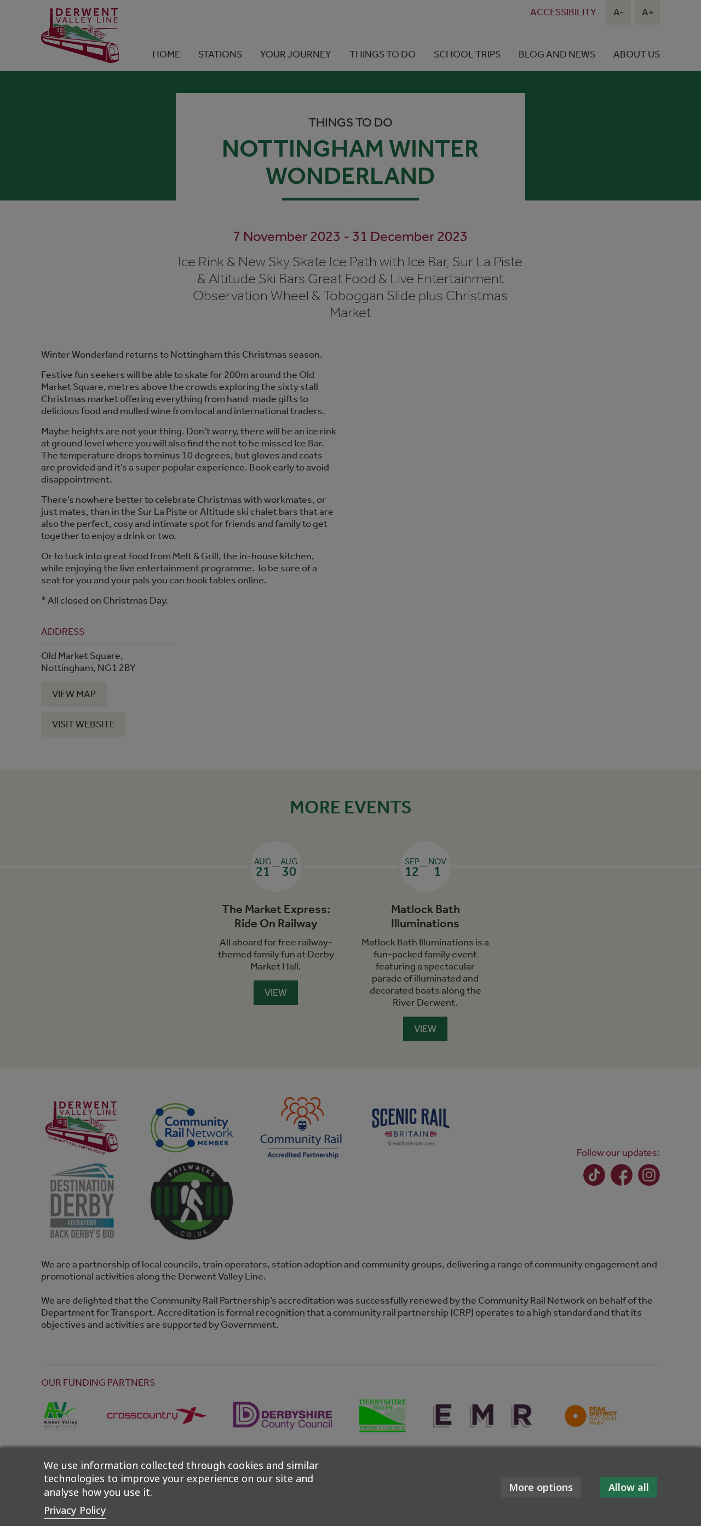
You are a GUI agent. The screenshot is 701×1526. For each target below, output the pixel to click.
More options (541, 1487)
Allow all (628, 1487)
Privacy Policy (75, 1510)
